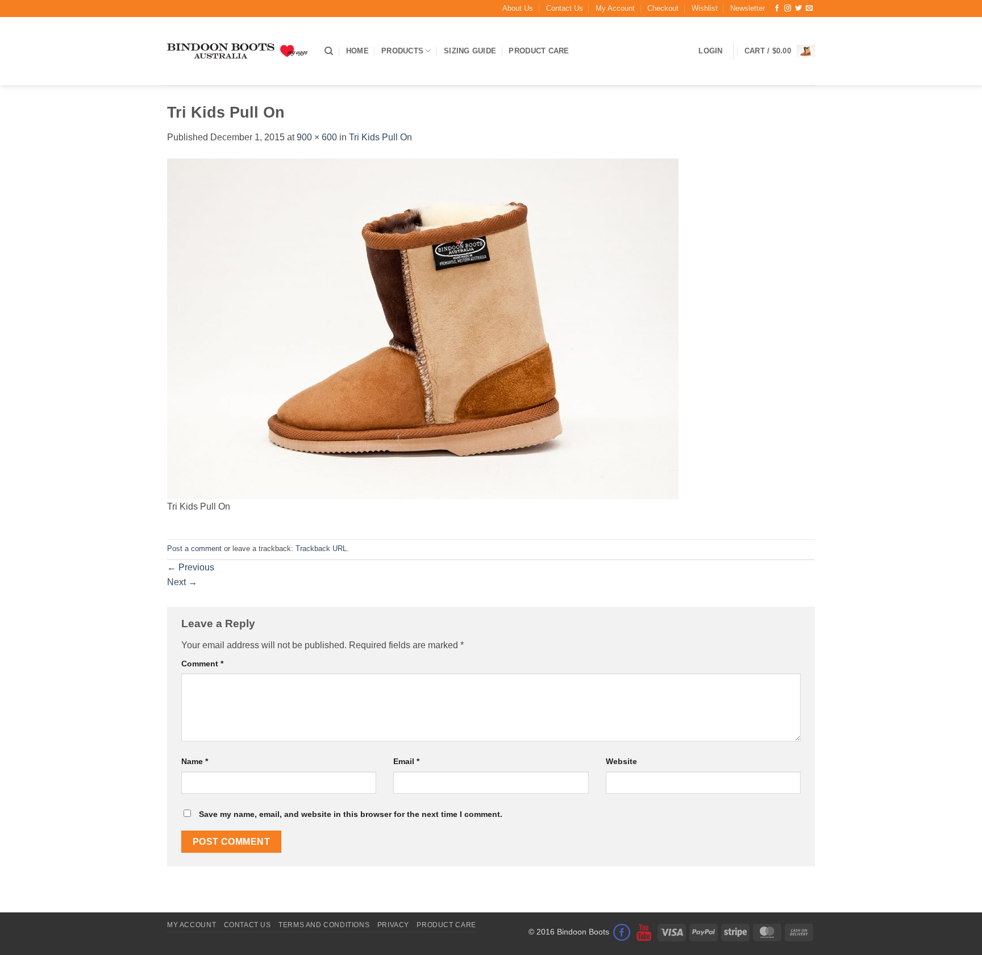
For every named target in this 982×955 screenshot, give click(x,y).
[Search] (328, 51)
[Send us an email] (809, 8)
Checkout (663, 8)
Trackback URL (321, 548)
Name (194, 761)
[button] (747, 8)
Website (621, 761)
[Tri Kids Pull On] (423, 328)
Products (402, 51)
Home (357, 51)
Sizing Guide (470, 51)
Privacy (393, 925)
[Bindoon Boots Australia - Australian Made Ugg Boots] (237, 51)
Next (182, 582)
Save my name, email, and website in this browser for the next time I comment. (350, 814)
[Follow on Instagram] (787, 8)
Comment (202, 663)
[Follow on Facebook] (776, 8)
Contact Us (564, 8)
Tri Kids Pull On (380, 137)
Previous (190, 567)
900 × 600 (317, 137)
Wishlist (705, 8)
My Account (615, 8)
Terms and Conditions (323, 925)
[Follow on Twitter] (798, 8)
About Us (517, 8)
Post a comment (194, 548)
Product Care (539, 51)
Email (406, 761)
